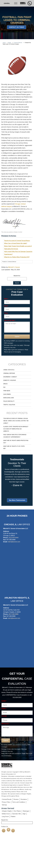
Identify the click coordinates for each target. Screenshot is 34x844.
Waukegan (26, 811)
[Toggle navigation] (16, 3)
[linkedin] (13, 830)
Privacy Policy (6, 802)
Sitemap (4, 805)
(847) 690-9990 (13, 614)
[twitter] (8, 829)
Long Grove (5, 816)
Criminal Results (7, 799)
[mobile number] (30, 3)
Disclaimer (24, 799)
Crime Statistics (8, 370)
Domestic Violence (9, 380)
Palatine (13, 816)
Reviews (16, 799)
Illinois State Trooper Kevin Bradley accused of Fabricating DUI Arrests (15, 429)
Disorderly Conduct (10, 377)
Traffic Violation (9, 404)
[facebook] (3, 830)
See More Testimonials (17, 500)
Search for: (17, 275)
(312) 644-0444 (13, 537)
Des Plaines (17, 811)
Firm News (6, 390)
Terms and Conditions (18, 802)
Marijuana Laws (8, 397)
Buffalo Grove (6, 814)
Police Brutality (9, 401)
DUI (4, 387)
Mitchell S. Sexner (14, 267)
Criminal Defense (9, 373)
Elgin (24, 814)
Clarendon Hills (16, 814)
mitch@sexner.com (14, 542)
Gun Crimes (7, 394)
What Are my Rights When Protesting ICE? (17, 257)
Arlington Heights (7, 811)
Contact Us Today (16, 27)
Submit (17, 336)
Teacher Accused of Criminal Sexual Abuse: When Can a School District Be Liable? (16, 421)
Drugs (5, 383)
